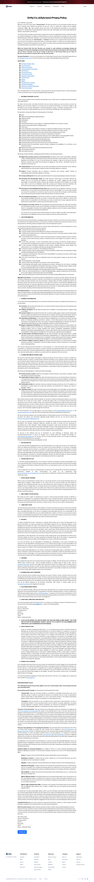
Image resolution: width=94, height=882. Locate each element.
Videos (49, 869)
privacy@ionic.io (37, 604)
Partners (78, 859)
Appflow (36, 862)
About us (64, 857)
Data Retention (24, 70)
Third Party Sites (25, 77)
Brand (63, 862)
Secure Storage (38, 867)
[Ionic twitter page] (77, 879)
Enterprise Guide (80, 864)
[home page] (9, 854)
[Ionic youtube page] (87, 879)
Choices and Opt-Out (26, 72)
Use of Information (25, 65)
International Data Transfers (28, 82)
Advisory (78, 862)
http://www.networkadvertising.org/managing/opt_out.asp (32, 439)
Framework (36, 857)
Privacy (64, 867)
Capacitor (36, 859)
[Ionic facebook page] (82, 879)
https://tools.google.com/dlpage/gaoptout (28, 418)
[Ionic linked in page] (85, 879)
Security (23, 79)
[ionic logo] (9, 6)
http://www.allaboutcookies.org (64, 410)
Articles (50, 862)
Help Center (79, 857)
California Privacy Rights (27, 84)
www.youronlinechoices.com (25, 412)
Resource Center (52, 857)
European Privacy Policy (25, 58)
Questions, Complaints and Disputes (30, 86)
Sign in (85, 6)
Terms (40, 878)
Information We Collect (48, 734)
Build (21, 859)
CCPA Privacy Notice (43, 593)
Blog (63, 6)
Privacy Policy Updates (26, 88)
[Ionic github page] (80, 879)
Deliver (21, 864)
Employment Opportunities (27, 75)
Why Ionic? (22, 867)
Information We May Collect (28, 63)
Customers (64, 859)
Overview (22, 857)
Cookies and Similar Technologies (29, 69)
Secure (21, 862)
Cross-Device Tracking (26, 74)
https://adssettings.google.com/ (26, 436)
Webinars (50, 864)
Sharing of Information (26, 67)
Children (23, 81)
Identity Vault (37, 864)
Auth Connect (37, 869)
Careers (64, 864)
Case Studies (51, 867)
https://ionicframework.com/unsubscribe (28, 473)
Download (22, 832)
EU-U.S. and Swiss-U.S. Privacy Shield (29, 711)
